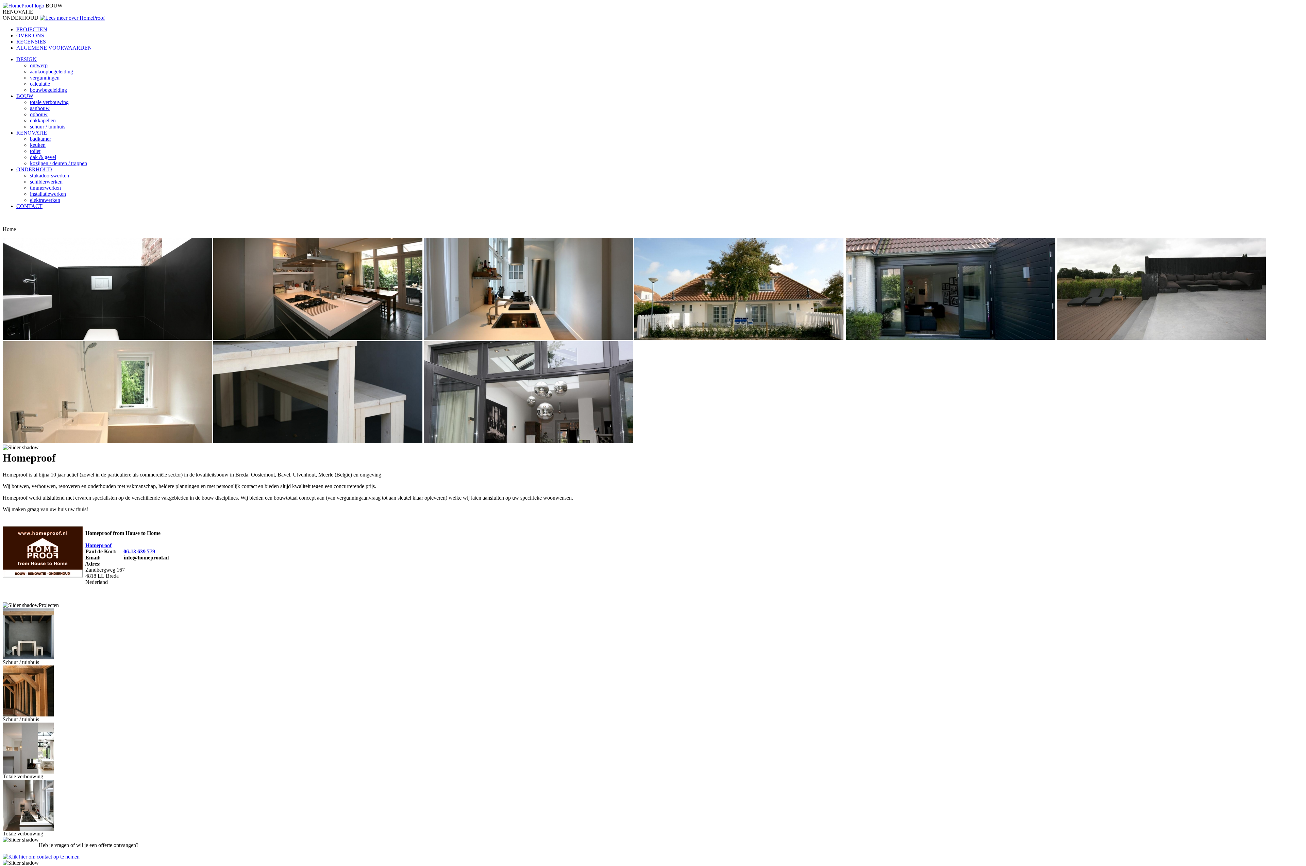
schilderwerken (46, 182)
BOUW (24, 96)
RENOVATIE (31, 133)
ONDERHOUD (34, 169)
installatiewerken (48, 194)
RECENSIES (31, 42)
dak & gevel (43, 157)
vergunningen (45, 78)
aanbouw (40, 108)
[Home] (23, 5)
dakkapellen (43, 120)
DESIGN (26, 59)
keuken (38, 145)
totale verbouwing (49, 102)
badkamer (40, 139)
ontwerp (39, 65)
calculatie (40, 84)
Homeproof (98, 545)
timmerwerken (45, 188)
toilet (35, 151)
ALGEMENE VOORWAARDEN (54, 48)
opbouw (39, 114)
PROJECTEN (31, 29)
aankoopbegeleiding (51, 71)
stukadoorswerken (49, 175)
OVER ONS (30, 35)
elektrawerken (45, 200)
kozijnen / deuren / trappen (58, 163)
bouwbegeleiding (48, 90)
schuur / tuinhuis (47, 126)
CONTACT (29, 206)
